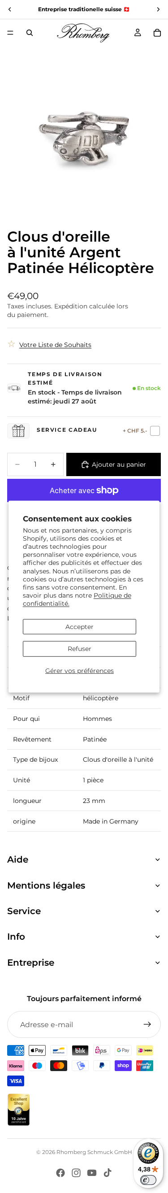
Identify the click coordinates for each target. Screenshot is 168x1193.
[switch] (148, 1180)
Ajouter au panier (119, 464)
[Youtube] (91, 1172)
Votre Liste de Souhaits (55, 345)
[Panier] (157, 33)
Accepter (79, 626)
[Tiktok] (107, 1172)
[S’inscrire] (147, 1024)
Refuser (79, 649)
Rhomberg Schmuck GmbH (94, 1152)
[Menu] (10, 32)
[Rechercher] (29, 33)
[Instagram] (76, 1172)
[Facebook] (60, 1172)
